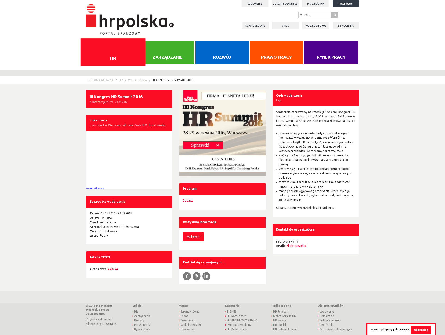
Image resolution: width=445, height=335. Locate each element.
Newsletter (346, 3)
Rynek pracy (331, 57)
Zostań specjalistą (285, 3)
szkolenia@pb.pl (296, 245)
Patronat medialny (239, 324)
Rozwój (222, 57)
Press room (188, 320)
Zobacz (188, 200)
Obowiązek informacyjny (336, 329)
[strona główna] (129, 17)
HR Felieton (280, 311)
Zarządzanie (168, 57)
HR (113, 58)
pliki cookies (401, 329)
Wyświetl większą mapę (95, 188)
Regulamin (327, 324)
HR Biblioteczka (237, 329)
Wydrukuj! (192, 236)
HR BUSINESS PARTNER (242, 320)
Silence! (91, 323)
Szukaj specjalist (191, 324)
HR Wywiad (280, 320)
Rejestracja (327, 315)
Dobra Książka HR (284, 315)
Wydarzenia (315, 25)
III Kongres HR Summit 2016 (173, 80)
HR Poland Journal (285, 329)
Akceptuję (421, 329)
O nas (285, 25)
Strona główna (255, 25)
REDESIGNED (107, 323)
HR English (280, 324)
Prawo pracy (276, 57)
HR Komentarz (236, 315)
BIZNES (231, 311)
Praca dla (315, 3)
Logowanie (255, 3)
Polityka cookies (330, 320)
